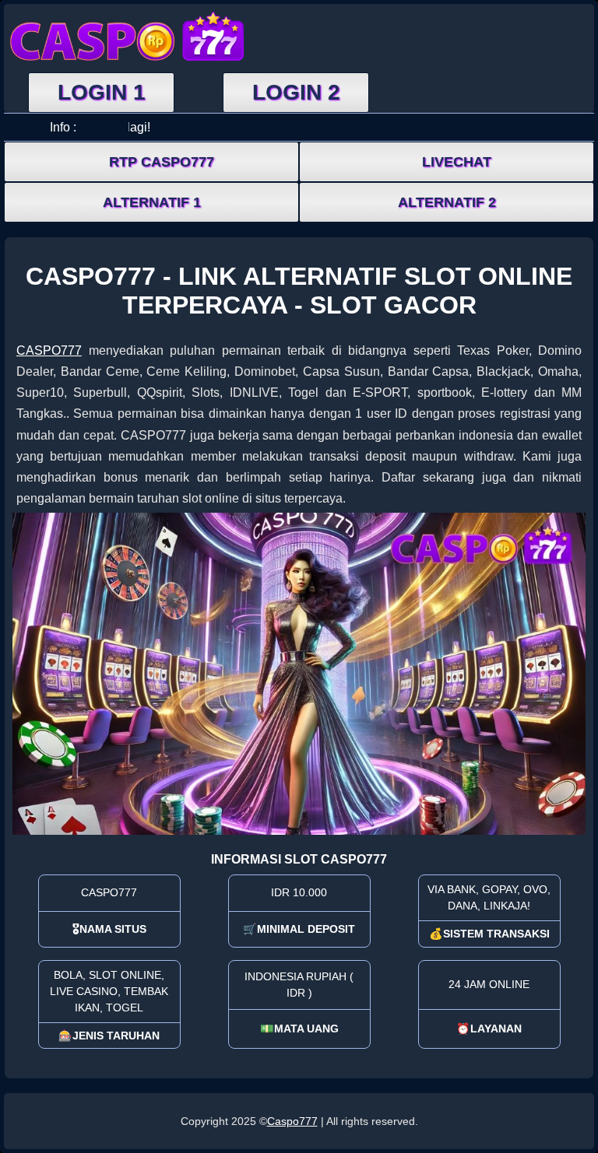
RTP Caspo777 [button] (161, 162)
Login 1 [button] (102, 92)
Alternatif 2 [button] (447, 202)
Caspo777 (292, 1121)
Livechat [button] (456, 162)
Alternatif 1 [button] (152, 202)
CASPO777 (49, 350)
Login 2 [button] (296, 92)
